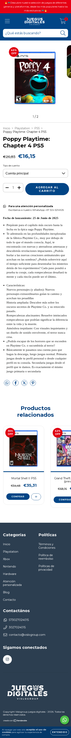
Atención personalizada (12, 583)
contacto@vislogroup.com (27, 635)
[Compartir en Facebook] (16, 384)
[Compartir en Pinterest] (33, 384)
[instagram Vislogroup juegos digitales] (7, 659)
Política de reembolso (45, 556)
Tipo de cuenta (11, 165)
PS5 (37, 128)
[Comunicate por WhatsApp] (64, 720)
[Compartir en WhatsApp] (7, 383)
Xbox (6, 559)
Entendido (59, 732)
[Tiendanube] (15, 721)
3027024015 (17, 627)
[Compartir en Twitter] (24, 384)
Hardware (9, 574)
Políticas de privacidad (46, 567)
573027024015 (19, 620)
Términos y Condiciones (46, 545)
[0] (63, 22)
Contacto (9, 600)
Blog (6, 592)
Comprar (17, 496)
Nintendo (9, 566)
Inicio (6, 128)
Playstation (22, 128)
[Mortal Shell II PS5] (36, 496)
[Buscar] (63, 33)
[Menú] (7, 21)
